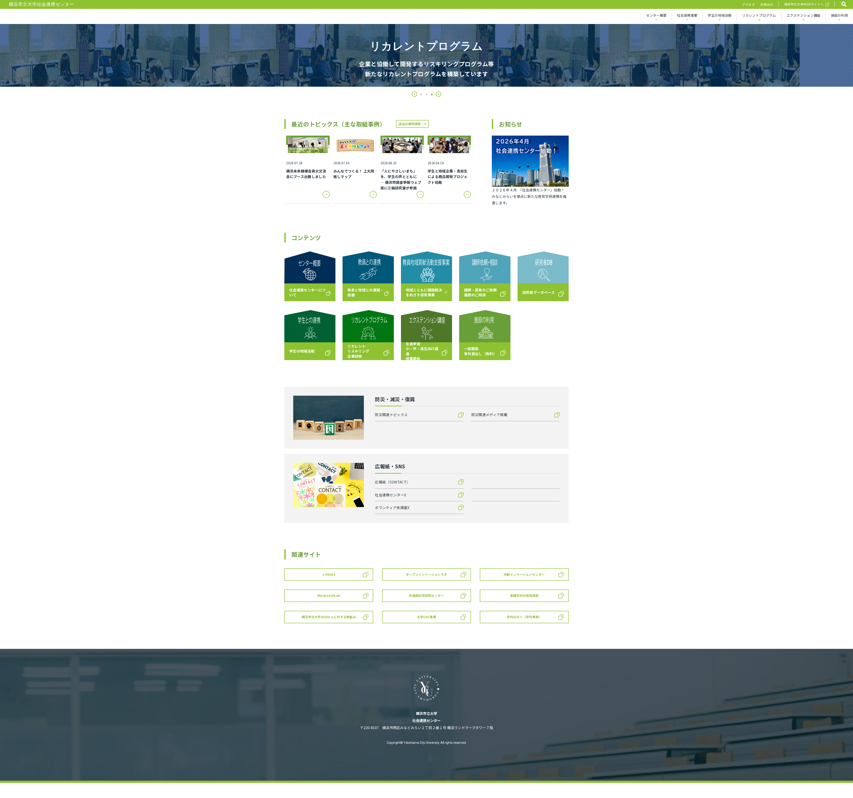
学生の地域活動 (719, 15)
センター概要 (656, 15)
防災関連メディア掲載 (489, 414)
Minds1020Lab (328, 595)
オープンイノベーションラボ (426, 574)
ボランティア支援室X (392, 507)
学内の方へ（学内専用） (524, 617)
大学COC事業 (426, 617)
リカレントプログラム (759, 15)
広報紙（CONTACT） (392, 482)
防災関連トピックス (391, 414)
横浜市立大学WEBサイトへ (804, 4)
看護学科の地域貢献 (524, 595)
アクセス (748, 4)
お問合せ (766, 4)
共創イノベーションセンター (524, 574)
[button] (414, 94)
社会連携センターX (390, 494)
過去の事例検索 (410, 124)
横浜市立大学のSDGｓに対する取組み (329, 617)
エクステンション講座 (804, 15)
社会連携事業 (687, 15)
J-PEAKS (328, 574)
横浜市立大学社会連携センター (41, 4)
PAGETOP (837, 783)
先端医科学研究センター (426, 595)
